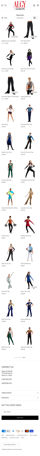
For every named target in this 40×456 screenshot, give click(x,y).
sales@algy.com (7, 383)
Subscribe (20, 417)
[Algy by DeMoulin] (20, 5)
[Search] (6, 5)
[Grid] (34, 18)
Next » (24, 357)
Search (22, 437)
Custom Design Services (22, 435)
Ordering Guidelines (10, 435)
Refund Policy (5, 437)
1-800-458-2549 (7, 379)
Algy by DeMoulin (8, 449)
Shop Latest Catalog (14, 437)
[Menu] (2, 5)
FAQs (3, 435)
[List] (37, 18)
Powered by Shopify (17, 449)
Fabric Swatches (33, 435)
